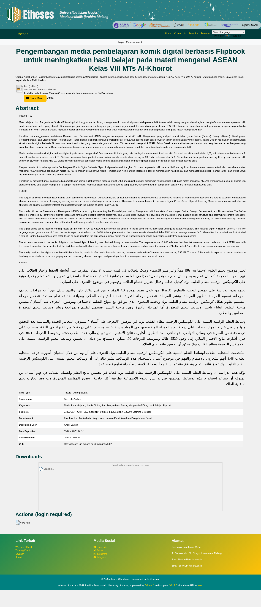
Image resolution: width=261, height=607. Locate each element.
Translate (236, 35)
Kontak (19, 557)
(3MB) (41, 98)
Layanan (19, 554)
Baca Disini (36, 98)
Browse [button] (205, 33)
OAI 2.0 (173, 585)
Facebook (101, 547)
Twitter (99, 550)
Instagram (101, 554)
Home (168, 33)
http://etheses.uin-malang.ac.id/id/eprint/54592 (88, 444)
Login (121, 42)
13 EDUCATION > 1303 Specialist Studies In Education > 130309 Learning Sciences (107, 412)
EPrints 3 (149, 585)
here (200, 585)
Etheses (21, 34)
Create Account (134, 42)
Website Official (23, 547)
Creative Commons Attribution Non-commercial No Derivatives (81, 93)
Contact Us (180, 33)
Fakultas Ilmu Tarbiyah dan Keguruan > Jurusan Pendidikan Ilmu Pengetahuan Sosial (108, 418)
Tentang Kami (22, 550)
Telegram (101, 557)
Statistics (193, 33)
